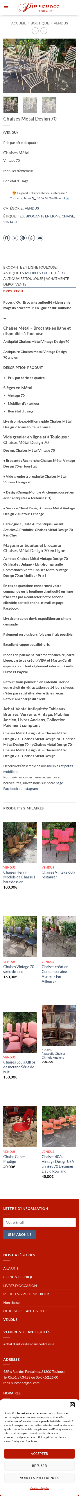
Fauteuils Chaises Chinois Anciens (53, 1055)
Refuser (39, 1466)
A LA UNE (10, 1268)
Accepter (39, 1453)
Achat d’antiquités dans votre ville (28, 1344)
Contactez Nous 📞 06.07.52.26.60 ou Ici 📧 (40, 198)
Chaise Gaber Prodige (14, 1159)
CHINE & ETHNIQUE (19, 1277)
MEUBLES (33, 273)
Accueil (18, 23)
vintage (10, 222)
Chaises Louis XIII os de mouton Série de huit (19, 1067)
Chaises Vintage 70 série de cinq (18, 969)
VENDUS (61, 23)
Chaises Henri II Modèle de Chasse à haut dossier (19, 877)
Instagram (30, 788)
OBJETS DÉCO (53, 273)
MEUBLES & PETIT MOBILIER (26, 1294)
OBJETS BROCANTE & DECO (25, 1311)
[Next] (69, 65)
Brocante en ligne (43, 216)
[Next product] (35, 30)
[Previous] (10, 65)
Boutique (40, 23)
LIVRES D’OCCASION (20, 1285)
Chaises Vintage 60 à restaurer (58, 874)
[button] (72, 1405)
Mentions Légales (39, 1488)
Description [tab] (13, 291)
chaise (68, 216)
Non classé (11, 1302)
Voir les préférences (39, 1478)
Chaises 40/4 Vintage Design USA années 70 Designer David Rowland (58, 1163)
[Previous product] (43, 30)
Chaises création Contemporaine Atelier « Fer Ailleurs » (55, 974)
